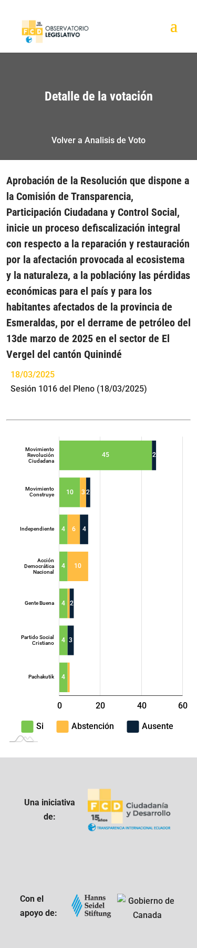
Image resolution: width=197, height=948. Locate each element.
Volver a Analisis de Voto (98, 140)
